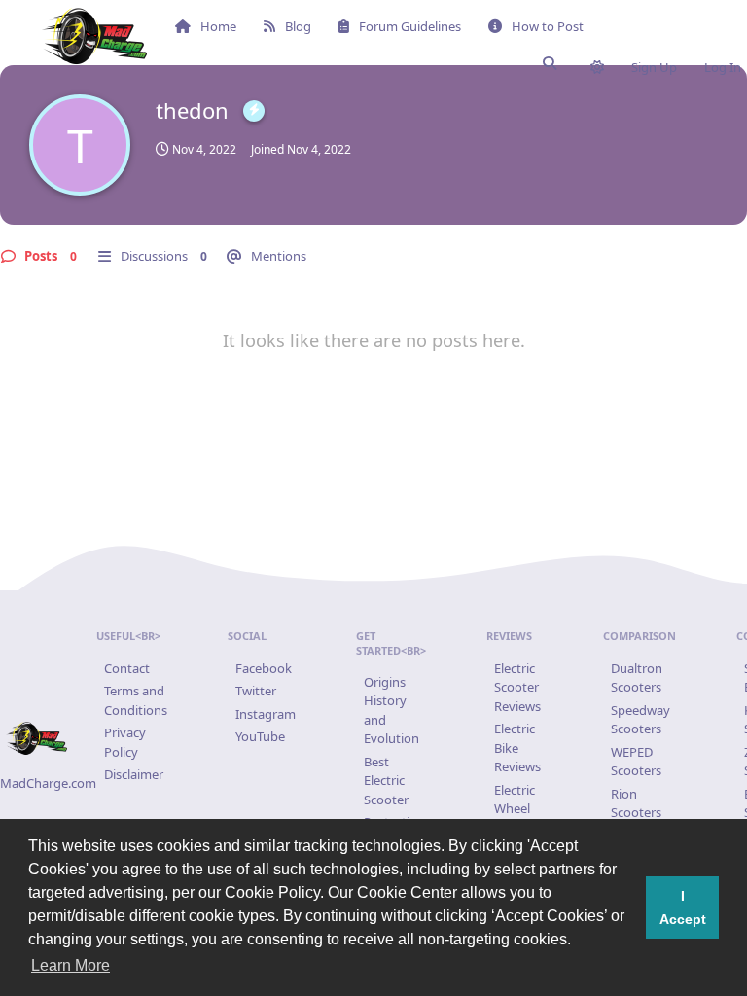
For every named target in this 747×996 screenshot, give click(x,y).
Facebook (263, 668)
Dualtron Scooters (636, 677)
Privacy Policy (125, 742)
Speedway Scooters (640, 719)
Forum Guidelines (410, 26)
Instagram (265, 714)
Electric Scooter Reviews (517, 687)
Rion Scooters (636, 803)
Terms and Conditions (135, 700)
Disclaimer (133, 774)
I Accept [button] (682, 907)
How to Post (548, 26)
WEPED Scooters (636, 761)
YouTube (260, 736)
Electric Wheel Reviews (517, 808)
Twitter (255, 690)
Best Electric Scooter (386, 780)
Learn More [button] (70, 965)
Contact (127, 668)
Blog (298, 26)
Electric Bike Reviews (517, 747)
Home (218, 26)
